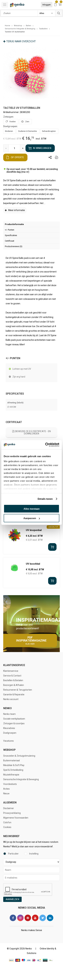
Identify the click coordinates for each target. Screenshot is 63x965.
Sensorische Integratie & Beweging (21, 779)
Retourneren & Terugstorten (17, 689)
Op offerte (17, 157)
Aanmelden (12, 899)
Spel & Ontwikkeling (13, 770)
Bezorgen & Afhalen (13, 685)
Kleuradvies (9, 728)
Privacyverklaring (12, 813)
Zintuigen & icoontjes (14, 723)
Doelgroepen (9, 733)
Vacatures (8, 741)
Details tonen (45, 498)
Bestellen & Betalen (13, 680)
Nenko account (10, 699)
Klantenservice (10, 671)
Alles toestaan (32, 508)
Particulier (13, 853)
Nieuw (6, 793)
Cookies (7, 827)
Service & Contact (12, 675)
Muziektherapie (11, 774)
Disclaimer (8, 808)
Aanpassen (29, 518)
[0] (55, 5)
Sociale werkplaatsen (14, 718)
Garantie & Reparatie (13, 694)
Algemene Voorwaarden (15, 817)
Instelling (33, 853)
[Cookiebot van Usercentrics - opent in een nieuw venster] (45, 445)
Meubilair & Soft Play (13, 765)
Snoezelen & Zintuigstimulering (19, 755)
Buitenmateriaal (11, 760)
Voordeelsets (10, 784)
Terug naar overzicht (21, 41)
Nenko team (9, 714)
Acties (6, 788)
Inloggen (46, 4)
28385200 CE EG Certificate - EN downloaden (32, 432)
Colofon (7, 822)
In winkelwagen (42, 148)
